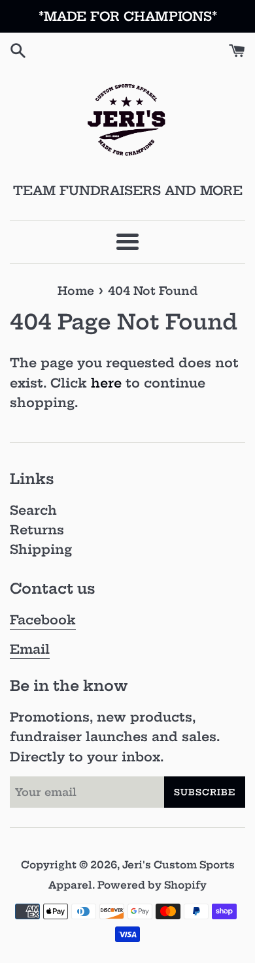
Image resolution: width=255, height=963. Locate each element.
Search (33, 510)
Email (30, 649)
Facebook (43, 620)
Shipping (41, 549)
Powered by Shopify (152, 885)
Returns (37, 530)
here (106, 383)
